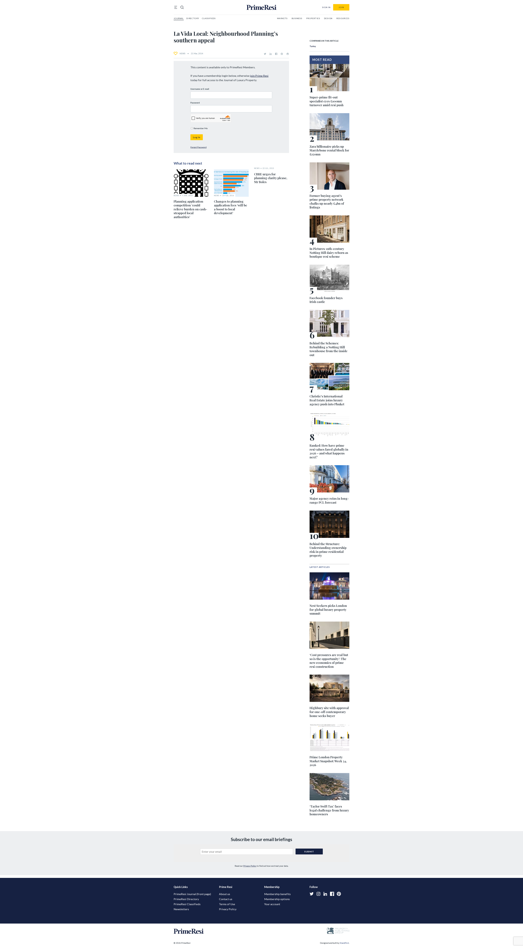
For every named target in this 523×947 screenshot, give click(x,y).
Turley (313, 46)
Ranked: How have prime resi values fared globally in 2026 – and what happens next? (329, 451)
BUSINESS (297, 18)
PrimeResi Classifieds (187, 904)
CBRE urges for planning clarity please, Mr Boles (270, 178)
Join (341, 7)
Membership (271, 887)
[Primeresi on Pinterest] (282, 54)
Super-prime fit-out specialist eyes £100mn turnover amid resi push (326, 101)
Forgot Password (198, 147)
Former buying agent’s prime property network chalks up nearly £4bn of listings (327, 201)
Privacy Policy (249, 866)
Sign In (326, 7)
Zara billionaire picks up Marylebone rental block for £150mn (329, 150)
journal (179, 18)
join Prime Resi (259, 75)
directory (192, 18)
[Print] (287, 53)
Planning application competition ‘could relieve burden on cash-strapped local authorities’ (190, 209)
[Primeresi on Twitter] (265, 54)
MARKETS (282, 18)
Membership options (277, 899)
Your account (272, 904)
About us (224, 894)
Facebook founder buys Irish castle (326, 300)
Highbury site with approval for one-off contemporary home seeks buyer (329, 712)
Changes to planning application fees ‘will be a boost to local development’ (230, 207)
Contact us (225, 899)
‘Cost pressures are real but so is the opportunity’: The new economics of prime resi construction (329, 661)
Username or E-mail (199, 89)
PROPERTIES (313, 18)
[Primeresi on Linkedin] (271, 54)
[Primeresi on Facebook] (276, 54)
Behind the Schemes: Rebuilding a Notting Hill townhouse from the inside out (328, 349)
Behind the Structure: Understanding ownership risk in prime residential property (328, 550)
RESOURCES (342, 18)
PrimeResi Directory (186, 899)
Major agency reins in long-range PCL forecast (329, 500)
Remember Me (200, 128)
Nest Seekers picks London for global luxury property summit (328, 609)
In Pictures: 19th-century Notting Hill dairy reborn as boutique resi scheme (329, 252)
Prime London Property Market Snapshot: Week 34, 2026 (328, 761)
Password (195, 102)
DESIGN (328, 18)
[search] (182, 7)
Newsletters (181, 909)
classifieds (209, 18)
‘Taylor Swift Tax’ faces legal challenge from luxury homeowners (329, 810)
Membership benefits (277, 894)
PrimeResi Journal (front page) (192, 894)
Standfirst (344, 943)
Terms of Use (227, 904)
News (182, 53)
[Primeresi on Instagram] (318, 894)
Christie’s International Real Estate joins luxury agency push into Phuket (327, 400)
